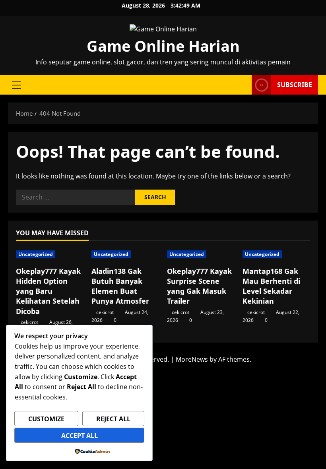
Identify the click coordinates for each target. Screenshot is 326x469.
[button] (16, 85)
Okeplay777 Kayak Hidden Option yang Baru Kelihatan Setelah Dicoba (48, 291)
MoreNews (192, 359)
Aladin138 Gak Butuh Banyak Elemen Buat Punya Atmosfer (120, 286)
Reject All (113, 419)
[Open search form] (243, 85)
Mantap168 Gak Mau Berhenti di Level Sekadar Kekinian (271, 286)
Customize (46, 419)
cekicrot (29, 322)
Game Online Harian (163, 45)
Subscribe (294, 84)
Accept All (79, 435)
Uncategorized (35, 254)
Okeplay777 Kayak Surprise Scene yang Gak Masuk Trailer (199, 286)
